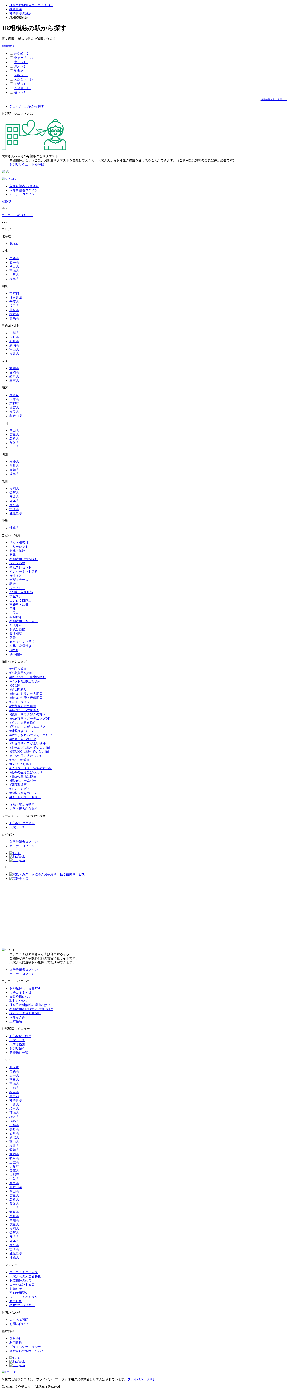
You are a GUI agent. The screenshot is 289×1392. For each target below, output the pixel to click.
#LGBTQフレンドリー (25, 797)
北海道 (14, 243)
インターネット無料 (23, 571)
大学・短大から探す (23, 808)
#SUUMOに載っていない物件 (30, 751)
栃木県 (14, 314)
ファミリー (17, 588)
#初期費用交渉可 (21, 673)
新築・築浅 (17, 550)
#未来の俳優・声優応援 (25, 697)
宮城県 (14, 270)
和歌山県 (15, 416)
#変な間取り (18, 689)
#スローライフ (19, 702)
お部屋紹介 (17, 1048)
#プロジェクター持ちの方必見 (30, 768)
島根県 (14, 438)
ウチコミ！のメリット (17, 215)
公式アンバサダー (22, 1305)
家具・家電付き (20, 646)
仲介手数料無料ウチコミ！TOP (31, 5)
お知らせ (15, 1288)
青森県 (14, 258)
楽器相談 (15, 633)
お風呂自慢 (17, 629)
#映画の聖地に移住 (22, 776)
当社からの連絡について (26, 1351)
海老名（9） (22, 71)
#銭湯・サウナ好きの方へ (27, 714)
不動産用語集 (18, 1292)
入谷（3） (21, 75)
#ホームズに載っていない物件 (30, 747)
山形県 (14, 274)
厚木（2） (21, 66)
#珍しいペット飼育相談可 (27, 677)
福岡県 (14, 488)
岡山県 (14, 430)
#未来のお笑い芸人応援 (25, 693)
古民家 (14, 613)
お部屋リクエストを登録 (26, 164)
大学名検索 (17, 1044)
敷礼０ (14, 555)
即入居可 (15, 625)
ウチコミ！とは (20, 992)
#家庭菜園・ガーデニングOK (29, 718)
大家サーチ (17, 827)
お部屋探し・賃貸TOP (25, 988)
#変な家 (14, 685)
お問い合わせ (18, 1324)
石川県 (14, 341)
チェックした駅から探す (26, 106)
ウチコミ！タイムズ (23, 1272)
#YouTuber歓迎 (19, 760)
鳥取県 (14, 442)
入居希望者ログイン (23, 190)
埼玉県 (14, 306)
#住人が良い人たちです (25, 755)
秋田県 (14, 266)
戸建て (14, 608)
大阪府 (14, 395)
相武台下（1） (24, 79)
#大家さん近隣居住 (22, 706)
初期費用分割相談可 (23, 559)
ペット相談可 (18, 542)
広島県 (14, 434)
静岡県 (14, 372)
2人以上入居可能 (21, 592)
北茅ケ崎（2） (24, 58)
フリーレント (18, 546)
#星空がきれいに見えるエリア (30, 735)
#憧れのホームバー (22, 780)
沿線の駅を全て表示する (274, 99)
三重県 (14, 380)
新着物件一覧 (18, 1052)
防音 (12, 637)
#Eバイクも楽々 (20, 764)
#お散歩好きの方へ (22, 793)
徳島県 (14, 474)
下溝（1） (21, 84)
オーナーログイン (22, 194)
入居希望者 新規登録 (24, 186)
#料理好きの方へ (21, 731)
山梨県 (14, 333)
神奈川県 (15, 9)
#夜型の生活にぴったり (25, 772)
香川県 (14, 465)
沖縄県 (14, 528)
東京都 (14, 293)
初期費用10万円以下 (23, 621)
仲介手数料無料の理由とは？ (29, 1005)
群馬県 (14, 318)
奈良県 (14, 411)
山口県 (14, 447)
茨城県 (14, 310)
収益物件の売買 (20, 1280)
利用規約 (15, 1342)
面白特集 (15, 1301)
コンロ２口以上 (20, 600)
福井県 (14, 353)
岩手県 (14, 262)
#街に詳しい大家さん (24, 710)
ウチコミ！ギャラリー (25, 1297)
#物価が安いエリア (22, 739)
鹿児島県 (15, 513)
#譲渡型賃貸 (18, 784)
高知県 (14, 469)
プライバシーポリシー (25, 1346)
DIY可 (13, 650)
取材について (18, 1000)
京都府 (14, 403)
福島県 (14, 279)
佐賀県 (14, 492)
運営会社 (15, 1338)
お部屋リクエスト (22, 823)
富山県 (14, 349)
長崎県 (14, 496)
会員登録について (22, 996)
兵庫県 (14, 399)
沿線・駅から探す (22, 804)
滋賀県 (14, 407)
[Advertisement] (144, 914)
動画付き (15, 617)
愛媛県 (14, 461)
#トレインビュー (21, 788)
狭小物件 (15, 654)
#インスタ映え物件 (22, 722)
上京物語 (15, 1021)
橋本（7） (21, 92)
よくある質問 (18, 1319)
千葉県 (14, 301)
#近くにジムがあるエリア (27, 726)
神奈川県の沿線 (20, 13)
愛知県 (14, 368)
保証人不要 (17, 563)
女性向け (15, 575)
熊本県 (14, 501)
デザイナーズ (18, 579)
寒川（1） (21, 62)
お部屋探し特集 (20, 1036)
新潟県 (14, 345)
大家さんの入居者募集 (25, 1276)
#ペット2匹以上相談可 (25, 681)
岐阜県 (14, 376)
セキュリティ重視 (22, 641)
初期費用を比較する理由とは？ (31, 1009)
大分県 (14, 505)
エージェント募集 (22, 1284)
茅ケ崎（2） (22, 53)
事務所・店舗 (18, 604)
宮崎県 (14, 509)
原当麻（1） (22, 88)
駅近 (12, 584)
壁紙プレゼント (20, 567)
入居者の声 (17, 1017)
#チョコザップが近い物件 (27, 743)
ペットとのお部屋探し (25, 1013)
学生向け (15, 596)
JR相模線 (8, 46)
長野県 (14, 337)
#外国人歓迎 (18, 668)
